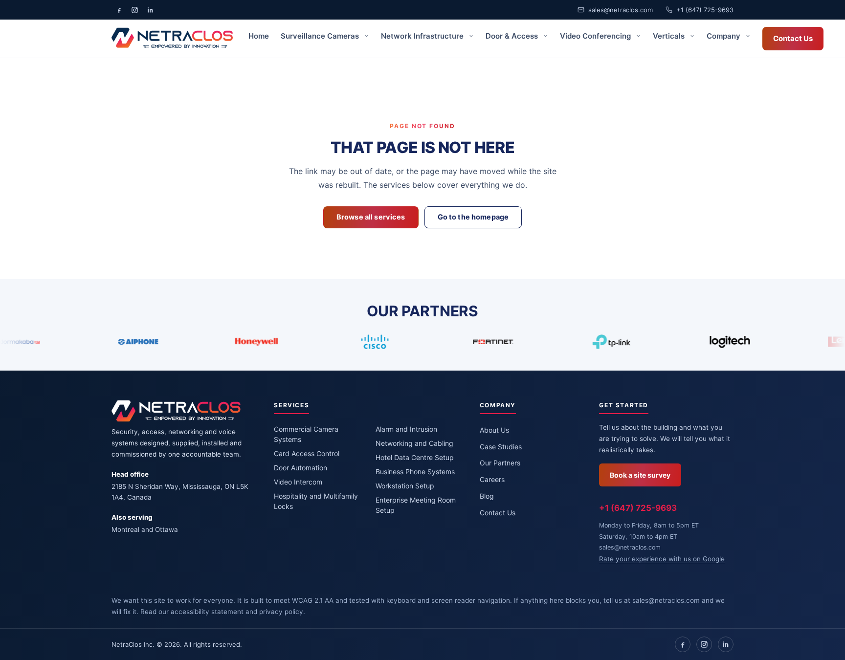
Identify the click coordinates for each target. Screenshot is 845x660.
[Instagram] (704, 644)
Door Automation (300, 467)
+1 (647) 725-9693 (705, 10)
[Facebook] (682, 644)
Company (724, 36)
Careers (492, 479)
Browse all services (370, 217)
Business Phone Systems (415, 471)
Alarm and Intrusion (406, 429)
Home (258, 36)
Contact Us (793, 38)
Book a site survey (640, 475)
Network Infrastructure (423, 36)
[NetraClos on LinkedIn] (150, 9)
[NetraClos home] (172, 38)
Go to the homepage (473, 217)
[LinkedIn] (726, 644)
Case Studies (501, 446)
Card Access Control (306, 453)
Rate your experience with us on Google (662, 559)
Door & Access (513, 36)
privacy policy (281, 612)
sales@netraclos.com (620, 10)
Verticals (670, 36)
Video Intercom (298, 482)
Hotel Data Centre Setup (415, 457)
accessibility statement (207, 612)
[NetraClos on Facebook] (118, 9)
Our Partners (500, 463)
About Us (494, 430)
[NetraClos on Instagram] (134, 9)
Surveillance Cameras (321, 36)
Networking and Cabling (414, 443)
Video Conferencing (596, 36)
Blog (487, 496)
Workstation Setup (405, 486)
